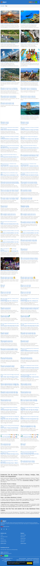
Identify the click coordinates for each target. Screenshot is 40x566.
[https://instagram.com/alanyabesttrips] (4, 529)
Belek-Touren (23, 536)
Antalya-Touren (23, 538)
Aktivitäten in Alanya (29, 559)
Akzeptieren (29, 563)
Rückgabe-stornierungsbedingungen (33, 558)
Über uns (2, 538)
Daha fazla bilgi (16, 563)
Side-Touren (23, 541)
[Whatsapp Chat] (36, 2)
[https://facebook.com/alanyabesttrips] (2, 529)
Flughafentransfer (3, 541)
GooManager (6, 560)
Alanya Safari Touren (4, 536)
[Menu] (33, 2)
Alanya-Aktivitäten (36, 559)
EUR (30, 2)
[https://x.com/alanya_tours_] (9, 529)
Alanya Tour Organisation (21, 559)
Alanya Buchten (36, 561)
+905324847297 (6, 552)
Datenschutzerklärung (22, 558)
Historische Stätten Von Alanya (34, 562)
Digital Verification (6, 526)
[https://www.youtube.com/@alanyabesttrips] (6, 529)
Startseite (2, 6)
